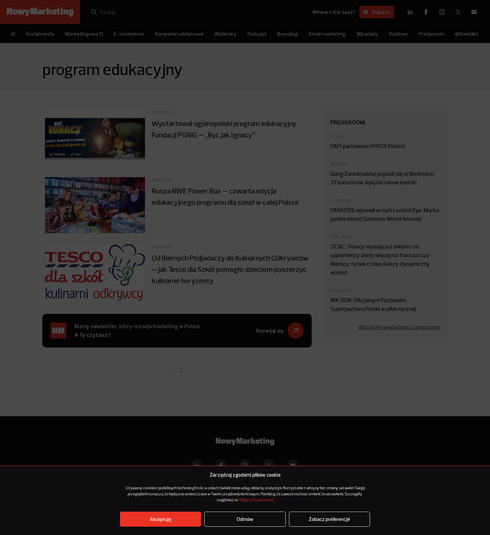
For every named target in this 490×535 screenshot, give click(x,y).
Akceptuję (160, 519)
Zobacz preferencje (329, 519)
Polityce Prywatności (255, 500)
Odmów (245, 519)
